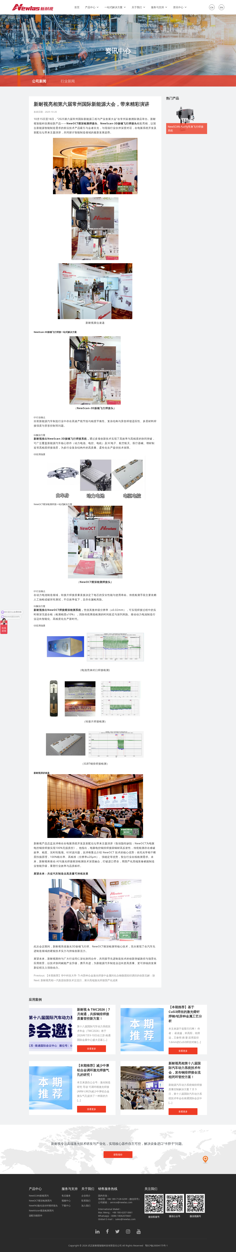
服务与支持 (157, 7)
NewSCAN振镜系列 (39, 1195)
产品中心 (90, 7)
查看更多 (91, 1048)
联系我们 (85, 1200)
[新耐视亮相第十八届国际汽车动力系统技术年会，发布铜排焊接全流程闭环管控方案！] (142, 1068)
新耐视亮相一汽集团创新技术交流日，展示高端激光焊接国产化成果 (79, 980)
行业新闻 (68, 80)
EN (221, 7)
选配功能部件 (35, 1215)
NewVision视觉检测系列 (41, 1210)
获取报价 (118, 1154)
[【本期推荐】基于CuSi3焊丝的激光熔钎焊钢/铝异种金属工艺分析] (142, 1009)
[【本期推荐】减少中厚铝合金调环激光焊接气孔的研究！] (50, 1068)
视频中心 (66, 1200)
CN (211, 7)
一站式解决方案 (113, 7)
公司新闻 (39, 80)
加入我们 (85, 1205)
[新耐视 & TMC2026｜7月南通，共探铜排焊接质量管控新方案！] (50, 1009)
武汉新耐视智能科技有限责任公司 (105, 1245)
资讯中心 (178, 7)
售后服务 (66, 1195)
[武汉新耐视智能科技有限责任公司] (33, 7)
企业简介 (85, 1195)
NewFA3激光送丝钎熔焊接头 (43, 1205)
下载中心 (66, 1205)
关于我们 (137, 7)
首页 (76, 7)
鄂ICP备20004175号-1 (156, 1245)
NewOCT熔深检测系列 (40, 1200)
